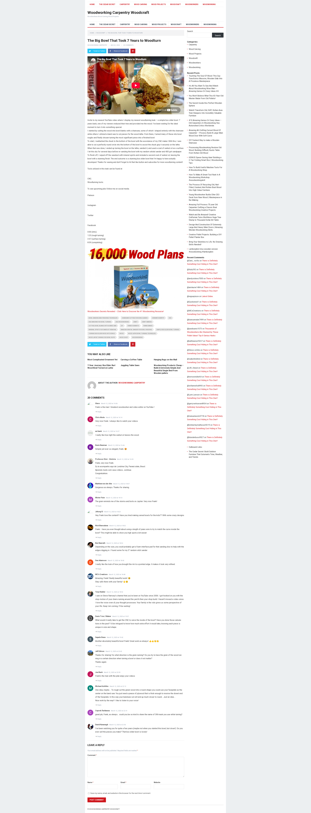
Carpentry (125, 4)
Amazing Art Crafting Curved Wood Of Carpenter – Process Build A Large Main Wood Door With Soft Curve (206, 133)
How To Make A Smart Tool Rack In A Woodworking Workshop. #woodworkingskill (204, 177)
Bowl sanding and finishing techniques (103, 318)
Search (190, 31)
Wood (122, 333)
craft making (147, 322)
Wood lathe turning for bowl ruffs (102, 337)
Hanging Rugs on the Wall (165, 359)
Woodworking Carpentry (97, 45)
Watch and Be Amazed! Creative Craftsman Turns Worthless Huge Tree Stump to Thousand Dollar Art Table (205, 217)
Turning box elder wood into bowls (102, 333)
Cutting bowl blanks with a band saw (102, 326)
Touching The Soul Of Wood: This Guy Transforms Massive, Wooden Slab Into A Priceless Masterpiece (205, 78)
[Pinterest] (132, 51)
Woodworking (209, 4)
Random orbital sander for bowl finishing (136, 329)
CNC (170, 318)
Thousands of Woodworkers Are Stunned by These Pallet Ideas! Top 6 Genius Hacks (202, 332)
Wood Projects (158, 4)
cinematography (158, 318)
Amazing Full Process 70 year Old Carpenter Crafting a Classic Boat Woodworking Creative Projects (203, 207)
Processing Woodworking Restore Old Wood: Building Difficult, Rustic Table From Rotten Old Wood (205, 150)
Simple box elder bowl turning (167, 329)
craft (135, 322)
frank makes (147, 326)
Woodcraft (175, 4)
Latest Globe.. (207, 296)
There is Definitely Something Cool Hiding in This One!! (204, 407)
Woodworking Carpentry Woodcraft (118, 12)
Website (157, 782)
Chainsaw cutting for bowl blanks (135, 318)
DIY (122, 326)
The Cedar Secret (107, 4)
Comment (92, 755)
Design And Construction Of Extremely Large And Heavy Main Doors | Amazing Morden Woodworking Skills (206, 227)
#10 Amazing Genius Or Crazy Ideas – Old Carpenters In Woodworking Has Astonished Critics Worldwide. (205, 123)
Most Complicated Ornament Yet (102, 359)
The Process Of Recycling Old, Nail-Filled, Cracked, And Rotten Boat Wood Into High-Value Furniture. (205, 187)
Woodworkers (191, 4)
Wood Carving (140, 4)
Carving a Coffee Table (131, 359)
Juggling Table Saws (130, 365)
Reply (99, 412)
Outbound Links (195, 447)
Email (123, 782)
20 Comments (128, 45)
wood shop (124, 337)
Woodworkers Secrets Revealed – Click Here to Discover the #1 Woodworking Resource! (125, 311)
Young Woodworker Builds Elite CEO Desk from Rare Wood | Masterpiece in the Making (205, 197)
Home (92, 4)
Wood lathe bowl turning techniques (142, 333)
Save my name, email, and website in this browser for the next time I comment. (120, 793)
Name (90, 782)
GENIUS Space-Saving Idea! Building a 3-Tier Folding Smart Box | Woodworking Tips (206, 160)
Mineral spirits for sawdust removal (102, 329)
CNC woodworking (122, 322)
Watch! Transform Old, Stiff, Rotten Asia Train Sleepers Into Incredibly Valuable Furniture (205, 113)
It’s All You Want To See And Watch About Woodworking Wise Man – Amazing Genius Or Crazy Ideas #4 (204, 88)
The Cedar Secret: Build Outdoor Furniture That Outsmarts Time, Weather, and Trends (206, 454)
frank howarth (133, 326)
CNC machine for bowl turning (100, 322)
